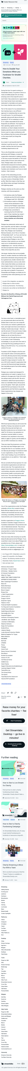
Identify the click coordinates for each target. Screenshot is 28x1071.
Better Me (11, 508)
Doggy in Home (19, 520)
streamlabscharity (6, 683)
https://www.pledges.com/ (9, 545)
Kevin (17, 798)
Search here (16, 561)
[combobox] (14, 20)
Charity (17, 7)
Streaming (10, 7)
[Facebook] (12, 693)
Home (2, 7)
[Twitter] (8, 693)
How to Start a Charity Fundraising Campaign (11, 825)
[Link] (15, 693)
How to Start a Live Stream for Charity (13, 784)
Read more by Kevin (17, 82)
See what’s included (8, 38)
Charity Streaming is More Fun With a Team (13, 866)
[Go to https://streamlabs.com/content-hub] (9, 2)
